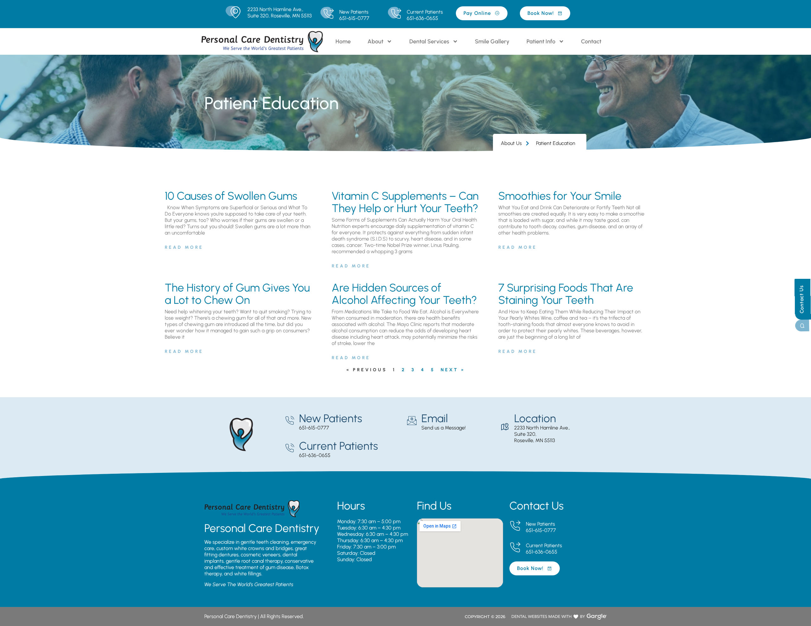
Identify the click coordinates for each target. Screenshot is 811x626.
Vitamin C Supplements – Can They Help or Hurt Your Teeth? (405, 202)
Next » (453, 369)
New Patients (353, 12)
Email (434, 418)
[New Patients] (328, 14)
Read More (184, 247)
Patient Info (541, 41)
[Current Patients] (395, 14)
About (375, 41)
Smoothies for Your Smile (560, 196)
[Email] (412, 420)
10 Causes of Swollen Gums (231, 196)
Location (535, 418)
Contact (591, 41)
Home (343, 41)
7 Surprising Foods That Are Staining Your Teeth (565, 294)
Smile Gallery (492, 41)
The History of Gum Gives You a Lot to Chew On (237, 294)
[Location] (504, 427)
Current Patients (425, 12)
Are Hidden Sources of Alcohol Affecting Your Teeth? (404, 294)
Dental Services (429, 41)
